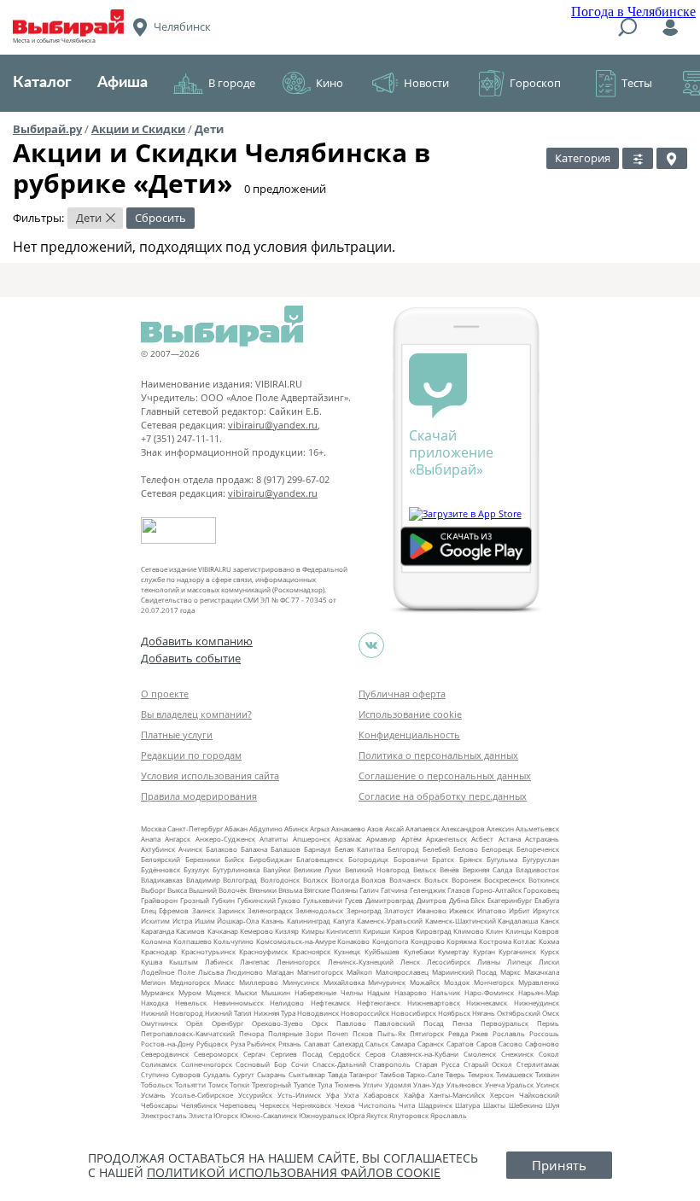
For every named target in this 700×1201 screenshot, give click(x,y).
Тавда (337, 1074)
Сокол (549, 1053)
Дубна (459, 900)
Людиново (244, 972)
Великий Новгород (377, 869)
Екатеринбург (509, 900)
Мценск (218, 992)
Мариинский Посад (465, 972)
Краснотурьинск (208, 951)
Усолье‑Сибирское (202, 1094)
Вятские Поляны (331, 890)
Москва (153, 828)
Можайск (425, 982)
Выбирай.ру (47, 129)
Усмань (153, 1094)
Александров (463, 828)
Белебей (436, 849)
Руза (237, 1043)
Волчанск (405, 879)
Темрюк (480, 1074)
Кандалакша (518, 920)
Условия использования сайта (210, 775)
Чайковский (539, 1094)
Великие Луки (317, 869)
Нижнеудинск (536, 1002)
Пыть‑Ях (391, 1033)
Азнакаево (348, 828)
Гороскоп (535, 82)
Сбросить (160, 217)
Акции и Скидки (138, 129)
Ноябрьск (454, 1012)
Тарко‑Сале (424, 1074)
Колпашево (192, 941)
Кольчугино (233, 941)
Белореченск (537, 849)
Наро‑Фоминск (489, 992)
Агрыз (320, 828)
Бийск (234, 859)
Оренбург (227, 1023)
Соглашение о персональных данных (445, 775)
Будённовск (160, 869)
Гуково (288, 900)
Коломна (156, 941)
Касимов (190, 931)
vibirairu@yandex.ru (273, 424)
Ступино (155, 1074)
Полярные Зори (296, 1033)
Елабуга (546, 900)
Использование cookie (410, 714)
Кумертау (453, 951)
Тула (325, 1084)
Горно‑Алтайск (497, 890)
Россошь (544, 1033)
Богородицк (368, 859)
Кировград (434, 931)
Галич (369, 890)
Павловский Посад (409, 1023)
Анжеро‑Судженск (225, 838)
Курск (549, 951)
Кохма (549, 941)
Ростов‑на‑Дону (167, 1043)
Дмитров (431, 900)
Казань (272, 920)
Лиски (549, 961)
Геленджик (428, 890)
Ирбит (519, 910)
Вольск (436, 879)
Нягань (483, 1012)
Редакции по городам (191, 755)
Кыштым (183, 961)
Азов (375, 828)
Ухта (351, 1094)
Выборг (153, 890)
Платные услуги (177, 734)
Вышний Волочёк (218, 890)
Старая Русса (437, 1064)
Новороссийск (365, 1012)
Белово (465, 849)
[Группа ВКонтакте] (371, 645)
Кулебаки (419, 951)
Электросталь (164, 1115)
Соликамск (159, 1064)
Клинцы (518, 931)
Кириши (376, 931)
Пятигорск (427, 1033)
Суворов (186, 1074)
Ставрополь (390, 1064)
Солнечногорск (206, 1064)
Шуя (552, 1105)
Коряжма (461, 941)
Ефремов (174, 910)
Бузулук (196, 869)
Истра (182, 920)
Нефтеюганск (378, 1002)
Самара (403, 1043)
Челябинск (199, 1105)
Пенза (462, 1023)
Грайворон (159, 900)
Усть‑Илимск (299, 1094)
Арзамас (348, 838)
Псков (363, 1033)
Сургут (243, 1074)
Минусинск (301, 982)
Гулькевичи (322, 900)
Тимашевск (514, 1074)
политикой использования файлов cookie (293, 1172)
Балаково (221, 849)
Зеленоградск (270, 910)
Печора (251, 1033)
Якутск (377, 1115)
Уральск (520, 1084)
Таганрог (363, 1074)
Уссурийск (255, 1094)
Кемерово (256, 931)
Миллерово (258, 982)
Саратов (460, 1043)
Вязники (263, 890)
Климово (468, 931)
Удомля (398, 1084)
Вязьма (290, 890)
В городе (231, 82)
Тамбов (392, 1074)
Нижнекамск (486, 1002)
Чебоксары (159, 1105)
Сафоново (542, 1043)
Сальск (376, 1043)
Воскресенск (504, 879)
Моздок (457, 982)
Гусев (354, 900)
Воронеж (466, 879)
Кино (329, 82)
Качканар (222, 931)
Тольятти (190, 1084)
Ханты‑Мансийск (457, 1094)
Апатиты (274, 838)
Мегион (153, 982)
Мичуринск (386, 982)
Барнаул (317, 849)
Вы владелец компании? (196, 714)
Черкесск (274, 1105)
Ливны (488, 961)
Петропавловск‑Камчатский (188, 1033)
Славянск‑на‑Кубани (424, 1053)
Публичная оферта (402, 693)
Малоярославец (402, 972)
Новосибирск (413, 1012)
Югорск (225, 1115)
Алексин (500, 828)
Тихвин (547, 1074)
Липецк (519, 961)
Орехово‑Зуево (277, 1023)
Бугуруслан (540, 859)
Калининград (308, 920)
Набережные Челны (329, 992)
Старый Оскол (488, 1064)
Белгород (403, 849)
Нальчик (445, 992)
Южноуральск (322, 1115)
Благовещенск (319, 859)
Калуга (343, 920)
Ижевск (461, 910)
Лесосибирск (448, 961)
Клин (494, 931)
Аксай (394, 828)
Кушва (151, 961)
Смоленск (480, 1053)
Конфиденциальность (409, 734)
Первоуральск (504, 1023)
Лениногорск (298, 961)
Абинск (296, 828)
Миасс (224, 982)
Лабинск (219, 961)
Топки (239, 1084)
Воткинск (543, 879)
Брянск (470, 859)
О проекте (165, 693)
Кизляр (287, 931)
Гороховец (541, 890)
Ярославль (448, 1115)
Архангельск (446, 838)
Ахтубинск (158, 849)
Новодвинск (318, 1012)
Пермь (548, 1023)
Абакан (236, 828)
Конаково (353, 941)
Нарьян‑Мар (538, 992)
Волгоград (240, 879)
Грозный (194, 900)
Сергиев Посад (297, 1053)
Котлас (524, 941)
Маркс (510, 972)
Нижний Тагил (228, 1012)
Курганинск (517, 951)
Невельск (191, 1002)
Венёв (449, 869)
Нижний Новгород (172, 1012)
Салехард (348, 1043)
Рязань (289, 1043)
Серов (375, 1053)
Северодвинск (165, 1053)
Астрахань (542, 838)
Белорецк (497, 849)
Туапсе (304, 1084)
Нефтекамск (330, 1002)
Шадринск (435, 1105)
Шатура (467, 1105)
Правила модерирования (199, 796)
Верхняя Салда (487, 869)
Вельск (424, 869)
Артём (411, 838)
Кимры (312, 931)
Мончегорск (494, 982)
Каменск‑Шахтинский (460, 920)
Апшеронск (311, 838)
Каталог (42, 82)
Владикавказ (162, 879)
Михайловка (344, 982)
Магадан (280, 972)
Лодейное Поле (168, 972)
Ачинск (190, 849)
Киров (403, 931)
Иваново (431, 910)
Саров (486, 1043)
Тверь (455, 1074)
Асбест (482, 838)
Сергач (254, 1053)
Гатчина (394, 890)
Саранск (430, 1043)
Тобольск (156, 1084)
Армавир (381, 838)
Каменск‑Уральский (390, 920)
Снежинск (517, 1053)
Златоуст (399, 910)
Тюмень (348, 1084)
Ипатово (491, 910)
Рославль (509, 1033)
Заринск (231, 910)
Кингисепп (343, 931)
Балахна (254, 849)
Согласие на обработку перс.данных (443, 796)
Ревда (458, 1033)
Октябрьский (518, 1012)
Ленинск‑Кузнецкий (361, 961)
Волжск (315, 879)
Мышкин (275, 992)
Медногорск (190, 982)
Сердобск (344, 1053)
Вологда (345, 879)
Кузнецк (347, 951)
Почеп (337, 1033)
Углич (372, 1084)
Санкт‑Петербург (195, 828)
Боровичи (411, 859)
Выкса (177, 890)
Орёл (194, 1023)
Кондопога (390, 941)
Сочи (299, 1064)
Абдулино (266, 828)
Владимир (203, 879)
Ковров (546, 931)
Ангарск (177, 838)
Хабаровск (381, 1094)
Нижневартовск (433, 1002)
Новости (426, 82)
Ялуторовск (409, 1115)
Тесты (636, 82)
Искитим (155, 920)
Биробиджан (270, 859)
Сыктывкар (307, 1074)
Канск (549, 920)
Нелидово (287, 1002)
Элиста (200, 1115)
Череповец (237, 1105)
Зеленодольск (319, 910)
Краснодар (159, 951)
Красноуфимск (263, 951)
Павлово (351, 1023)
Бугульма (502, 859)
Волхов (373, 879)
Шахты (494, 1105)
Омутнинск (159, 1023)
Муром (189, 992)
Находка (154, 1002)
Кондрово (428, 941)
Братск (443, 859)
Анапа (150, 838)
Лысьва (211, 972)
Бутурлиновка (236, 869)
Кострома (495, 941)
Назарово (410, 992)
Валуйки (276, 869)
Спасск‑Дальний (339, 1064)
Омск (550, 1012)
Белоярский (160, 859)
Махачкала (541, 972)
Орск (320, 1023)
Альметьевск (537, 828)
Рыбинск (261, 1043)
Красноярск (311, 951)
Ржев (479, 1033)
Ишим (205, 920)
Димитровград (389, 900)
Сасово (510, 1043)
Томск (218, 1084)
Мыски (246, 992)
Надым (378, 992)
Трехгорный (271, 1084)
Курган (484, 951)
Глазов (458, 890)
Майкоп (359, 972)
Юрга (356, 1115)
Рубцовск (212, 1043)
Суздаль (216, 1074)
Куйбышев (382, 951)
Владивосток (537, 869)
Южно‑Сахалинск (268, 1115)
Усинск (547, 1084)
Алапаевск (422, 828)
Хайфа (414, 1094)
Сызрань (271, 1074)
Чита (407, 1105)
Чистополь (377, 1105)
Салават (317, 1043)
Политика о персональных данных (438, 755)
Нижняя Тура (274, 1012)
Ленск (410, 961)
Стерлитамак (537, 1064)
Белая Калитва (359, 849)
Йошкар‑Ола (238, 920)
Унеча (495, 1084)
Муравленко (538, 982)
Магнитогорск (320, 972)
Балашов (285, 849)
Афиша (122, 82)
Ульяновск (464, 1084)
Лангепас (255, 961)
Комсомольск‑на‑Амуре (295, 941)
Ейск (477, 900)
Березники (202, 859)
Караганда (157, 931)
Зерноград (364, 910)
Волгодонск (280, 879)
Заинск (203, 910)
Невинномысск (238, 1002)
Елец (148, 910)
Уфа (332, 1094)
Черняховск (311, 1105)
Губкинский (256, 900)
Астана (510, 838)
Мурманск (157, 992)
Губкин (223, 900)
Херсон (502, 1094)
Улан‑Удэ (428, 1084)
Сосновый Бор (261, 1064)
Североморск (216, 1053)
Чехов (345, 1105)
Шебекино (526, 1105)
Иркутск (546, 910)
